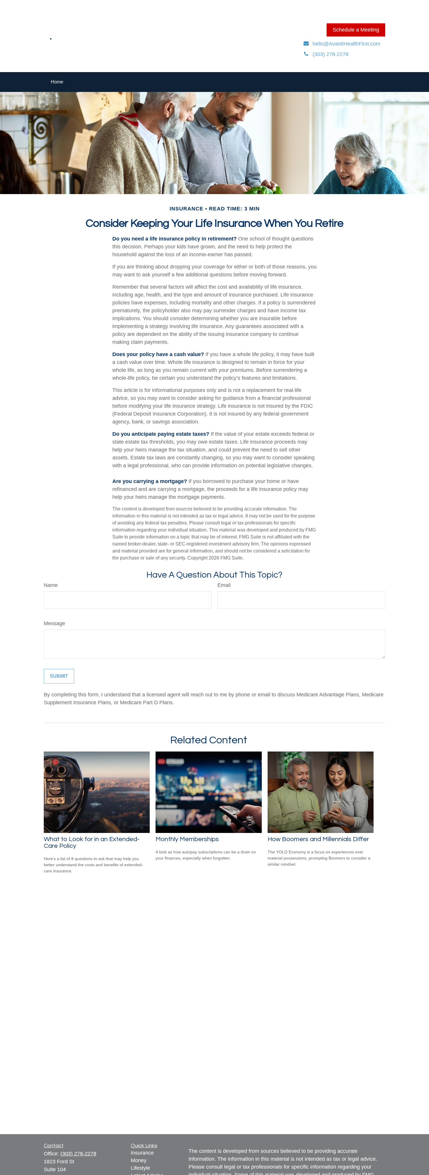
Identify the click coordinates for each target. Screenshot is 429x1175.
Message (54, 623)
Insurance (142, 1153)
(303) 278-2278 (78, 1154)
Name (51, 585)
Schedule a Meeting (356, 30)
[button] (57, 82)
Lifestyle (140, 1168)
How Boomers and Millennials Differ (318, 839)
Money (139, 1160)
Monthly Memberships (187, 839)
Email (224, 585)
